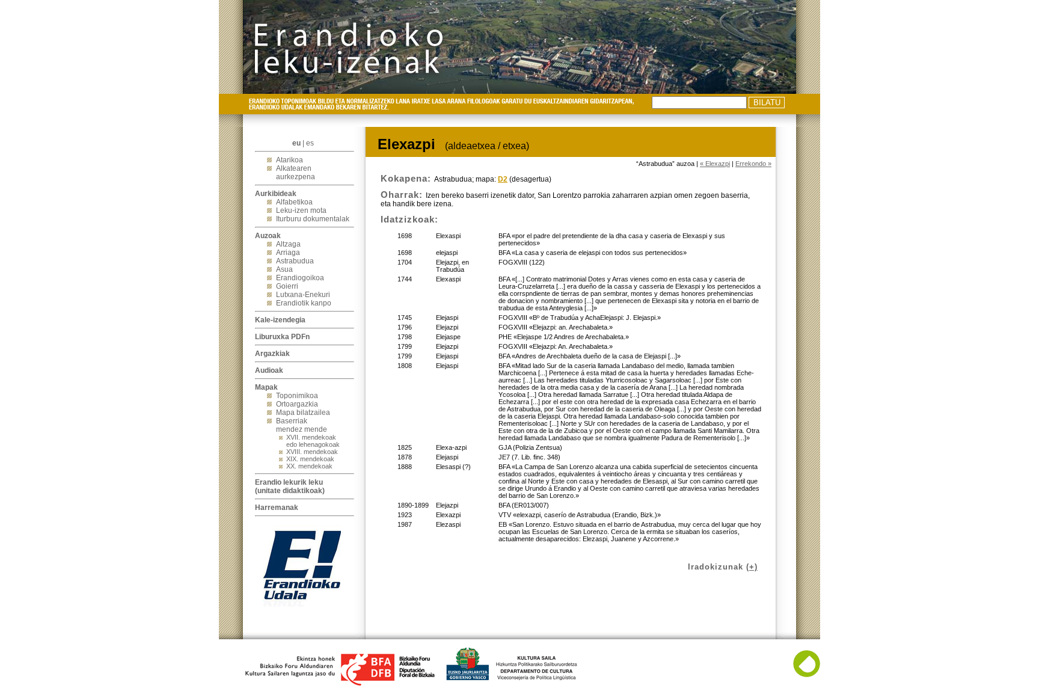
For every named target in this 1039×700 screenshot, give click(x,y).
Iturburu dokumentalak (312, 219)
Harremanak (276, 507)
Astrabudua (295, 261)
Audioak (269, 370)
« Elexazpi (715, 163)
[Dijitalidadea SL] (806, 675)
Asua (284, 269)
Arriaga (288, 252)
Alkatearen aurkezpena (295, 172)
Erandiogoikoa (300, 278)
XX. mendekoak (309, 466)
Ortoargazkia (297, 404)
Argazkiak (272, 353)
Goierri (287, 286)
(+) (752, 566)
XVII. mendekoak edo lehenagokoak (313, 441)
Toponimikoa (297, 395)
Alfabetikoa (294, 202)
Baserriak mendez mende (301, 425)
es (310, 143)
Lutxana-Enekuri (303, 294)
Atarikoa (289, 160)
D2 (502, 179)
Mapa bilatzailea (303, 412)
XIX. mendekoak (310, 458)
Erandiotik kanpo (303, 303)
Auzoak (268, 236)
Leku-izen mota (301, 210)
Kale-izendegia (280, 320)
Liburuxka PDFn (282, 337)
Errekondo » (753, 163)
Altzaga (288, 244)
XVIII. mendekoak (312, 451)
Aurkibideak (275, 193)
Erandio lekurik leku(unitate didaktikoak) (290, 486)
